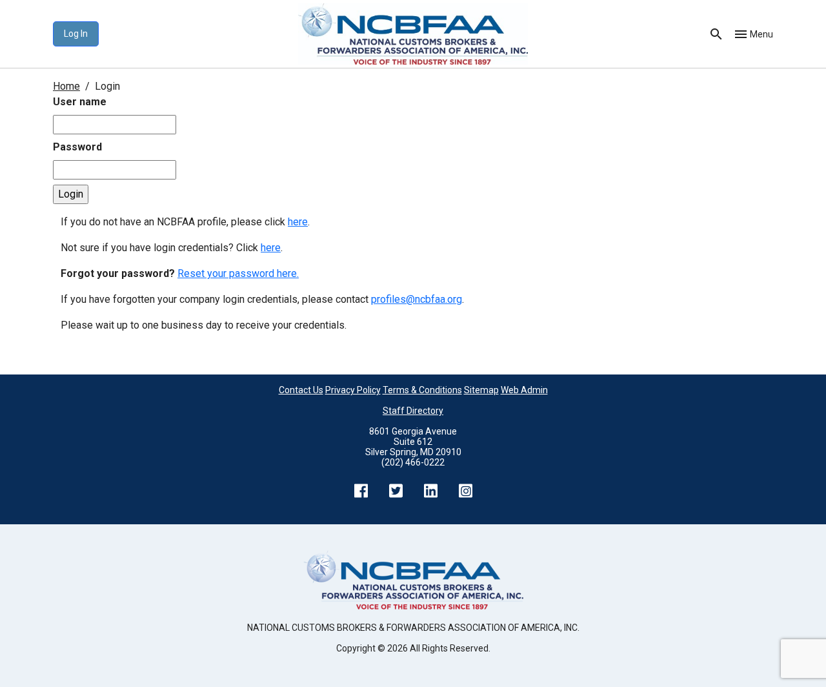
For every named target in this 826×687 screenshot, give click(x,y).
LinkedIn (430, 490)
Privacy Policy (353, 390)
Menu (761, 34)
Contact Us (301, 390)
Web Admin (524, 390)
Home (66, 86)
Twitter (395, 490)
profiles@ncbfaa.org (416, 299)
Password (77, 147)
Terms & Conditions (422, 390)
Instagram (465, 490)
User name (79, 102)
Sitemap (481, 390)
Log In (76, 33)
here (298, 222)
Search (716, 34)
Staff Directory (413, 410)
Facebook (360, 490)
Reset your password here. (238, 273)
